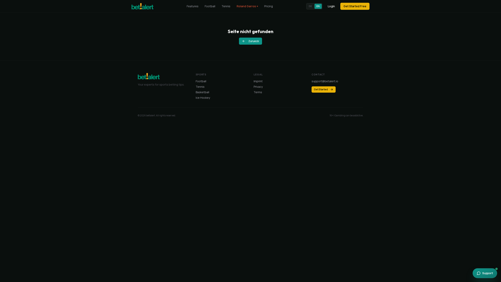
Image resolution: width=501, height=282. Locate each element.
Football (210, 6)
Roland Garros (246, 6)
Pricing (268, 6)
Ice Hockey (203, 97)
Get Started (321, 89)
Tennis (226, 6)
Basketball (202, 92)
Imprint (258, 81)
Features (192, 6)
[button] (314, 6)
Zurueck (253, 41)
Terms (258, 92)
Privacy (258, 87)
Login (331, 6)
